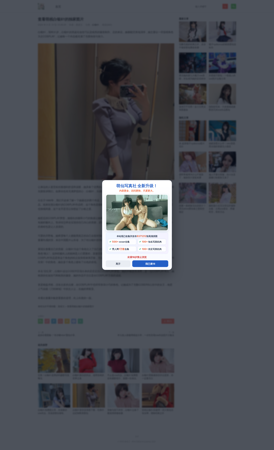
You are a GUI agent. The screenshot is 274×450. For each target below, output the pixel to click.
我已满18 (150, 263)
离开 (118, 263)
